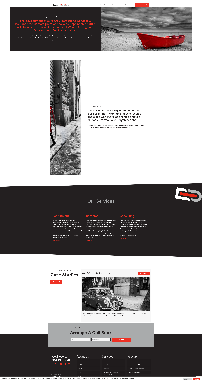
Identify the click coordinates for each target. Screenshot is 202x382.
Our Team (80, 372)
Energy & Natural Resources (136, 368)
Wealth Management (134, 361)
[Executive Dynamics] (61, 4)
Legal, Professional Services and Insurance (97, 273)
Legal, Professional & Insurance (137, 365)
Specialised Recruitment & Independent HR (110, 373)
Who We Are (81, 361)
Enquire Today (141, 5)
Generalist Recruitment (134, 372)
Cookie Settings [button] (187, 379)
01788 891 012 (60, 364)
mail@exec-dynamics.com (59, 370)
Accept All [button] (196, 379)
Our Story (80, 368)
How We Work (82, 365)
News (79, 376)
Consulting (106, 368)
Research (105, 365)
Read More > (56, 240)
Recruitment (106, 361)
